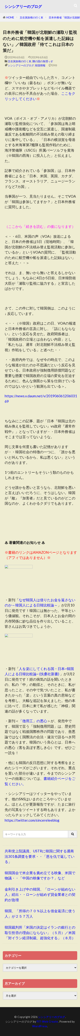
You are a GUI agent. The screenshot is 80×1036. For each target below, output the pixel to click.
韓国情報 (40, 65)
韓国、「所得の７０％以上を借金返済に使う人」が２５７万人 (40, 913)
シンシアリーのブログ (23, 6)
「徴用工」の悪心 (33, 721)
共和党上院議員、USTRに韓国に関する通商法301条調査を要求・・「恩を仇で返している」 (39, 856)
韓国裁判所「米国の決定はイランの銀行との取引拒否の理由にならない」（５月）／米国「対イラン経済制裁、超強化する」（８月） (40, 932)
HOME (10, 17)
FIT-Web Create (47, 1021)
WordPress (39, 1026)
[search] (72, 834)
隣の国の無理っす (42, 61)
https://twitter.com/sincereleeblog (32, 820)
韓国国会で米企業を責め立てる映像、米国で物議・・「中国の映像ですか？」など (40, 875)
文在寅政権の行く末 (31, 17)
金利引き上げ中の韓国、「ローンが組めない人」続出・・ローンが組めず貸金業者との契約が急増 (40, 894)
